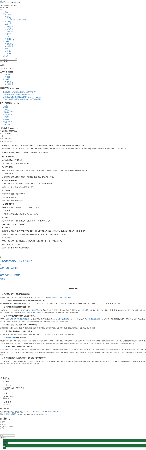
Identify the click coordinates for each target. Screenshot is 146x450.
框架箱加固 (10, 46)
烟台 (58, 411)
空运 (8, 36)
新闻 (8, 16)
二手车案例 (18, 19)
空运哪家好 (6, 119)
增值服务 (5, 48)
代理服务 (9, 53)
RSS (18, 413)
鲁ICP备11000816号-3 (29, 411)
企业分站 (8, 413)
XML (22, 413)
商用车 (8, 78)
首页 (4, 11)
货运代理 (5, 109)
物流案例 (12, 19)
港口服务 (9, 51)
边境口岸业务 (10, 40)
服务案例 (23, 19)
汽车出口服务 (6, 74)
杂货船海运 (10, 28)
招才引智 (5, 55)
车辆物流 (5, 24)
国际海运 (5, 107)
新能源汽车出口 (7, 114)
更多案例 (2, 279)
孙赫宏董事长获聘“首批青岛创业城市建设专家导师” (16, 94)
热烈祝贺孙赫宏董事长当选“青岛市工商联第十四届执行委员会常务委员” (22, 98)
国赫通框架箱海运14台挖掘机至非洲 (16, 260)
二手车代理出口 (7, 121)
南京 (48, 411)
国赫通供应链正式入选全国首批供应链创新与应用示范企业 (18, 93)
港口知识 (9, 23)
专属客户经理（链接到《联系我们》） (33, 312)
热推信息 (2, 413)
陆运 (8, 35)
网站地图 (13, 413)
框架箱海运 (10, 31)
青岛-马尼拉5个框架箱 (10, 275)
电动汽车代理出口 (8, 111)
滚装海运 (5, 123)
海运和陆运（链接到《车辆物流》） (19, 319)
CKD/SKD (9, 43)
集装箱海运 (10, 30)
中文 (1, 9)
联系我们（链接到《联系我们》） (62, 297)
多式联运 (9, 38)
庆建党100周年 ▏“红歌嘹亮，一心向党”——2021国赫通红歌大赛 (20, 91)
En (3, 9)
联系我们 (5, 57)
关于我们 (5, 13)
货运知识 (9, 21)
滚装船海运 (10, 26)
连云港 (52, 411)
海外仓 (8, 50)
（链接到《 (58, 319)
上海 (43, 411)
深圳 (46, 411)
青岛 (55, 411)
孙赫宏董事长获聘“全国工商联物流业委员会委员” (16, 96)
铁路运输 (9, 33)
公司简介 (9, 14)
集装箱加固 (10, 45)
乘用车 (8, 76)
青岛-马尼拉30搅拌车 (9, 267)
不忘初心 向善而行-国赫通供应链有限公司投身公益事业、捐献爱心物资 (22, 99)
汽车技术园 (6, 41)
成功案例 (9, 18)
